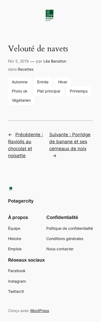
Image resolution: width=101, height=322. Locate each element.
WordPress (39, 310)
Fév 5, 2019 (18, 61)
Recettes (25, 69)
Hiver (62, 82)
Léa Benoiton (54, 61)
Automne (19, 82)
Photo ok (19, 91)
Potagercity (21, 201)
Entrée (42, 82)
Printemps (79, 91)
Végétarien (21, 100)
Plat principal (48, 91)
